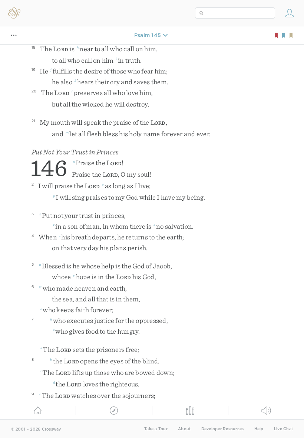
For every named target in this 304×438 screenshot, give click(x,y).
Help (259, 428)
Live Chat (283, 428)
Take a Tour (156, 428)
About (184, 428)
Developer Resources (222, 428)
